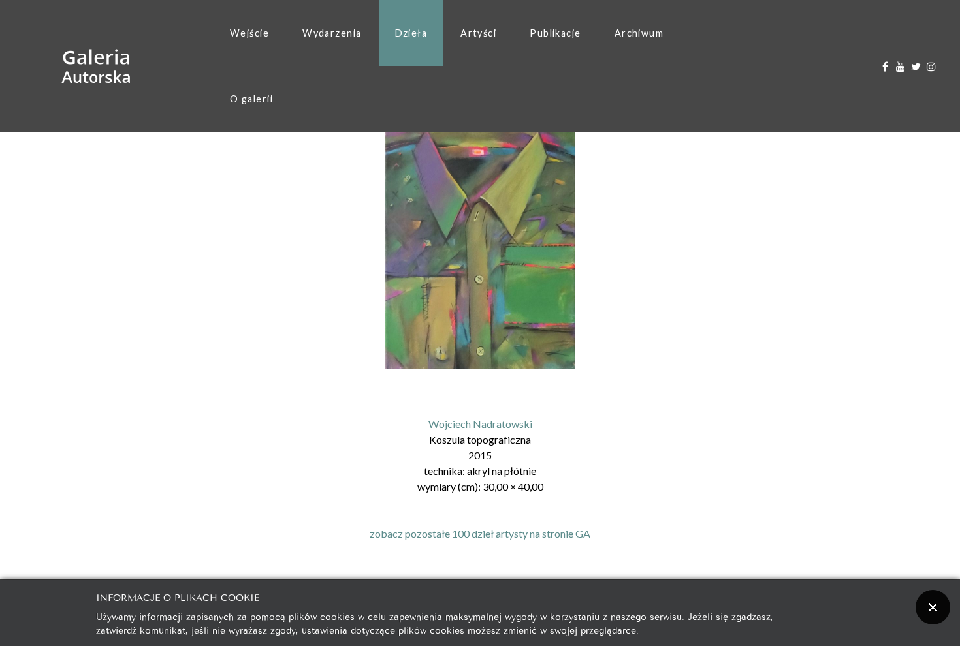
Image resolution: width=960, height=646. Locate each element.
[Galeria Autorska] (96, 66)
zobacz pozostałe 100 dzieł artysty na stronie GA (480, 533)
